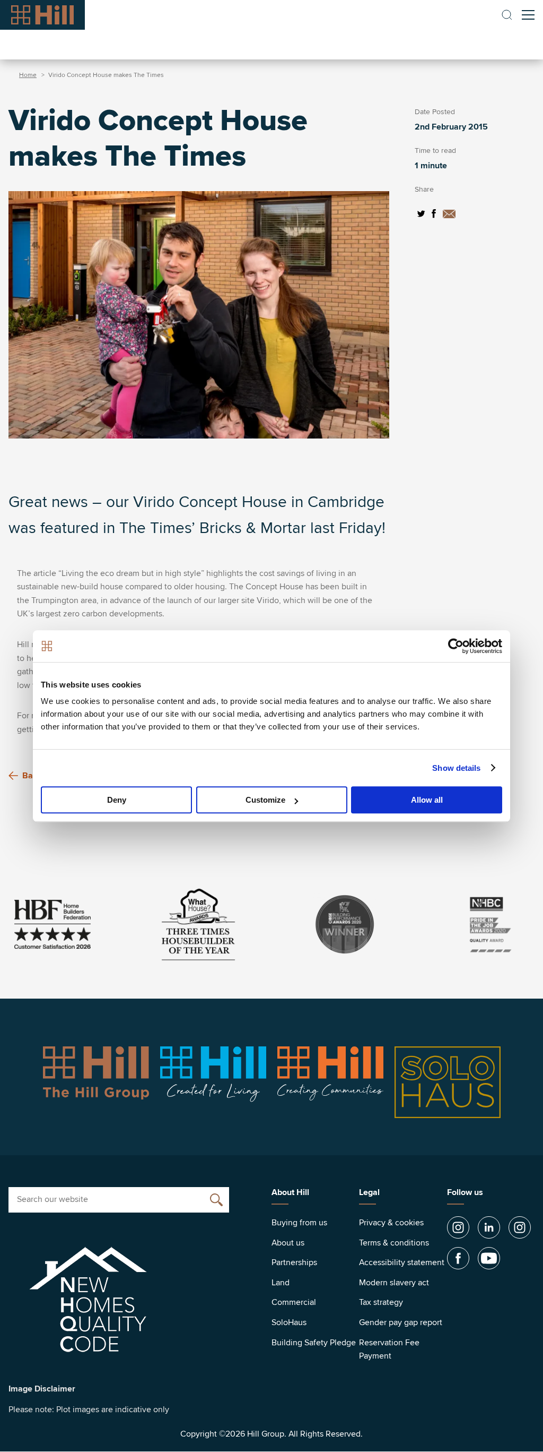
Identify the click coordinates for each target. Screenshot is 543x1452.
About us (288, 1243)
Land (281, 1282)
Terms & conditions (394, 1243)
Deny (116, 799)
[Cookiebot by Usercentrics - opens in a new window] (455, 646)
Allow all (427, 799)
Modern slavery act (394, 1282)
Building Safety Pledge (314, 1342)
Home (28, 75)
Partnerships (294, 1262)
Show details (456, 767)
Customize (265, 799)
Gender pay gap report (400, 1322)
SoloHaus (289, 1322)
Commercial (294, 1302)
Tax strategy (381, 1302)
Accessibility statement (401, 1262)
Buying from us (299, 1222)
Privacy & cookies (391, 1222)
